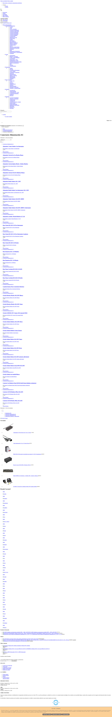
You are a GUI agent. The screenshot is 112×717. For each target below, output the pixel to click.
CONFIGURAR (66, 714)
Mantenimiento (12, 77)
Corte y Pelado (12, 71)
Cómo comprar (5, 674)
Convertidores (12, 58)
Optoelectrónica (13, 44)
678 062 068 (5, 20)
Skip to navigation (3, 0)
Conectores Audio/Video (14, 31)
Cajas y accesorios (13, 29)
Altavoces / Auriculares (14, 98)
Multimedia (7, 96)
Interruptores (12, 40)
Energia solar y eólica (14, 59)
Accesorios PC (12, 90)
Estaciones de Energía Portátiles (16, 61)
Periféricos (12, 94)
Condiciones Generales (7, 667)
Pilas (11, 63)
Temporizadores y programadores (16, 52)
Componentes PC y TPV (14, 92)
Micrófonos (12, 106)
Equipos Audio (12, 103)
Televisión (12, 108)
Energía (6, 54)
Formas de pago (6, 675)
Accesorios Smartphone (14, 97)
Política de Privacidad (7, 668)
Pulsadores (12, 49)
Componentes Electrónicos (10, 25)
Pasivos (11, 45)
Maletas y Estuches (13, 75)
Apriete (11, 68)
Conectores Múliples (13, 35)
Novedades (5, 14)
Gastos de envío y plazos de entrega (6, 678)
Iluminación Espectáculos (14, 105)
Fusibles (11, 39)
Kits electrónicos (13, 41)
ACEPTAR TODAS (47, 714)
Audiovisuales (12, 99)
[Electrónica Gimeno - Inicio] (0, 9)
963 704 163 (5, 19)
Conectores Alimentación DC (10, 415)
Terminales (12, 53)
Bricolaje (11, 69)
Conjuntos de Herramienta (14, 70)
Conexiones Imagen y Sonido (15, 101)
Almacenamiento (13, 91)
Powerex (11, 64)
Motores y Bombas (13, 43)
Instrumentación (13, 74)
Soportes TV (12, 107)
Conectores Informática (14, 33)
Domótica (11, 82)
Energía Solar (12, 38)
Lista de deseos (5, 151)
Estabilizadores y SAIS (14, 60)
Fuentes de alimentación (14, 62)
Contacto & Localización (7, 665)
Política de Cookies (6, 669)
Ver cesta (6, 116)
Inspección (12, 73)
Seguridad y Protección (14, 87)
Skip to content (10, 0)
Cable (11, 28)
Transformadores (13, 66)
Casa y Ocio (12, 80)
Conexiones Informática (14, 93)
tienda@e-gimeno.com (7, 22)
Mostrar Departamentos (7, 24)
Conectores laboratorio (14, 34)
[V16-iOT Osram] (4, 418)
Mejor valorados (6, 16)
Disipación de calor (13, 37)
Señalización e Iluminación (15, 51)
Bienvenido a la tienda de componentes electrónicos (12, 2)
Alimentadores (12, 55)
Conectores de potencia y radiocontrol (12, 416)
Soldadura (12, 78)
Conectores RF (12, 36)
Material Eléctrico (13, 86)
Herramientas (7, 67)
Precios (4, 676)
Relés (11, 50)
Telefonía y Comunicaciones (15, 88)
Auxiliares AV (12, 100)
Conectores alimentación (14, 30)
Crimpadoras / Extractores (14, 72)
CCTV (11, 81)
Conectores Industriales (14, 32)
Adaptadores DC (8, 413)
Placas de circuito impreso (14, 47)
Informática (7, 89)
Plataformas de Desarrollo (14, 48)
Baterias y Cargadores (14, 56)
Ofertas (4, 13)
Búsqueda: (2, 110)
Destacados (5, 12)
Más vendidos (5, 15)
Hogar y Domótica (8, 79)
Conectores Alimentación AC (8, 144)
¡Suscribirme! (14, 660)
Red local (11, 95)
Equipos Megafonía (13, 104)
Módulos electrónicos (14, 42)
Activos (11, 26)
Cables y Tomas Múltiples (14, 57)
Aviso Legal (5, 666)
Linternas (11, 85)
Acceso (6, 6)
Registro (6, 7)
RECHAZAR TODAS (57, 714)
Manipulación (12, 76)
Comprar (10, 116)
